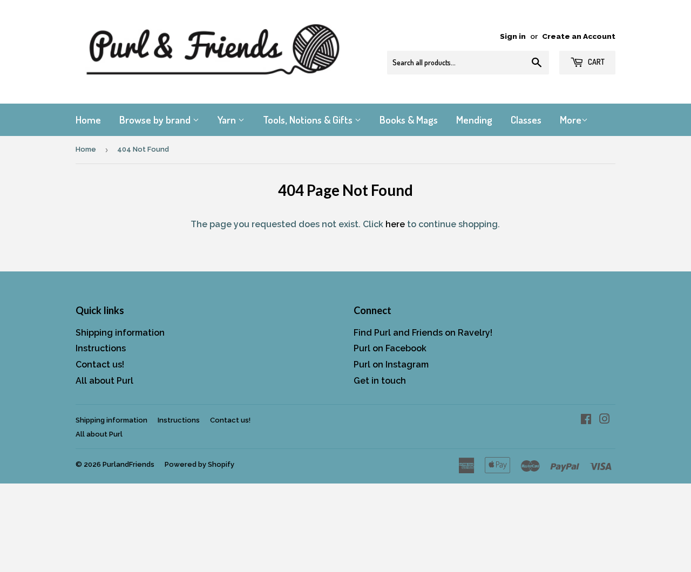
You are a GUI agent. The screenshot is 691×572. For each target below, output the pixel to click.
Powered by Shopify (199, 464)
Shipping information (120, 333)
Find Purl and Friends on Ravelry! (423, 333)
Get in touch (380, 381)
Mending (474, 119)
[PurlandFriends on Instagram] (604, 420)
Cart (595, 61)
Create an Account (578, 36)
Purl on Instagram (391, 364)
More (570, 119)
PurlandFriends (128, 464)
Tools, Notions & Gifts (309, 119)
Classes (526, 119)
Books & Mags (409, 119)
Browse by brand (156, 119)
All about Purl (104, 381)
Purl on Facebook (390, 348)
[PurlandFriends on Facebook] (586, 420)
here (395, 224)
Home (88, 119)
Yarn (228, 119)
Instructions (101, 348)
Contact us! (100, 364)
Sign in (513, 36)
